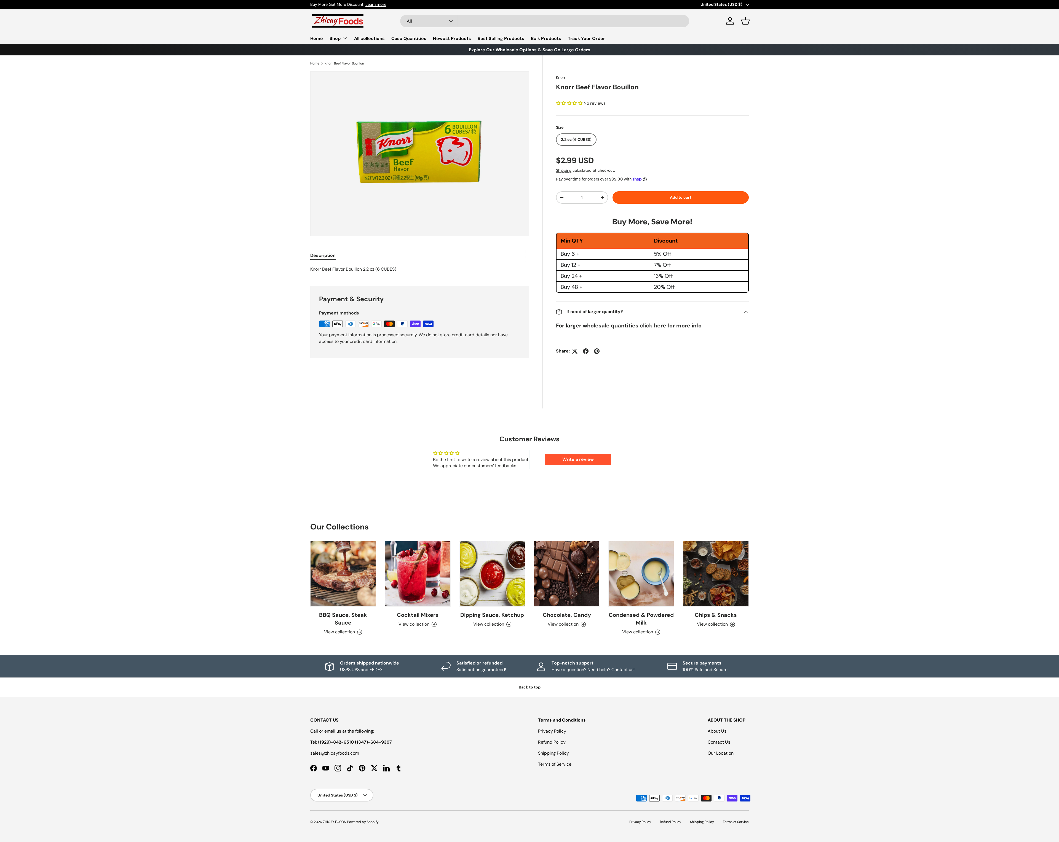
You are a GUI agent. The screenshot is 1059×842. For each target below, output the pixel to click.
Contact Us (719, 742)
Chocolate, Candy (567, 614)
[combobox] (544, 21)
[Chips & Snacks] (715, 573)
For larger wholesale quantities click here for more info (629, 325)
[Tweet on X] (574, 351)
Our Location (721, 753)
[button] (745, 21)
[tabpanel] (419, 269)
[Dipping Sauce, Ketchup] (492, 573)
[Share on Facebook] (585, 351)
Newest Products (452, 38)
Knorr (560, 77)
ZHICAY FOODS (334, 822)
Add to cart (680, 197)
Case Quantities (408, 38)
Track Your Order (586, 38)
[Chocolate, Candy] (566, 573)
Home (316, 38)
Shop (335, 38)
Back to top (530, 687)
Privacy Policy (552, 731)
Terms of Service (554, 764)
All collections (369, 38)
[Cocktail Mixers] (417, 573)
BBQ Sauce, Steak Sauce (343, 618)
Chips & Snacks (716, 614)
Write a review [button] (578, 459)
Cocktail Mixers (417, 614)
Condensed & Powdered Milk (641, 618)
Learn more (375, 4)
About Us (717, 731)
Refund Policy (552, 742)
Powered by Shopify (363, 822)
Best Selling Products (501, 38)
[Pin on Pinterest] (596, 351)
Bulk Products (546, 38)
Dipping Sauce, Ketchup (492, 614)
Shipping (563, 170)
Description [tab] (323, 255)
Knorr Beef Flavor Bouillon (344, 63)
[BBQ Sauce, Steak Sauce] (343, 573)
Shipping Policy (553, 753)
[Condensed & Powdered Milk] (641, 573)
